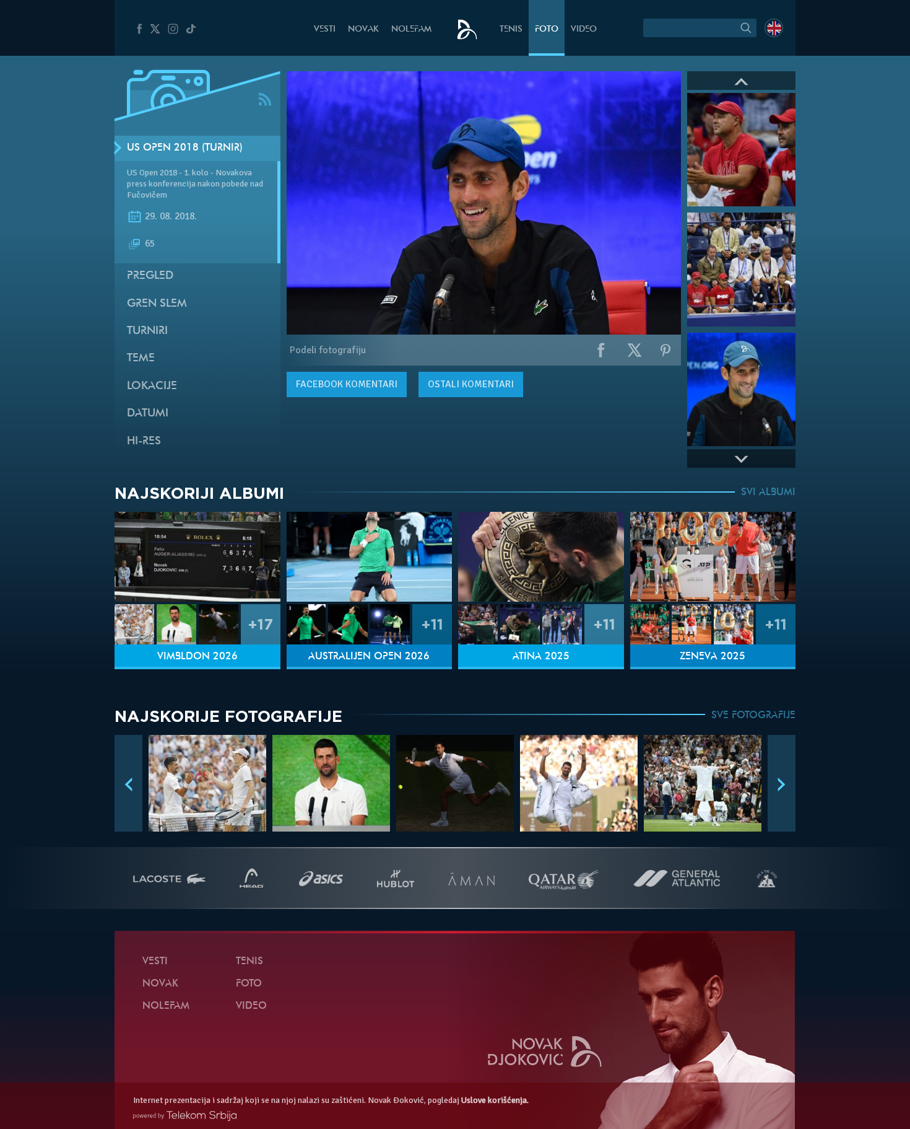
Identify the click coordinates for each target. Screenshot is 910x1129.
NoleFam (411, 29)
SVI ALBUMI (768, 493)
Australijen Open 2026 (369, 657)
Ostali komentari (471, 384)
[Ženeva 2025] (713, 557)
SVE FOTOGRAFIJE (753, 716)
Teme (141, 358)
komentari (346, 384)
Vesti (325, 29)
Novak (363, 29)
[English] (773, 28)
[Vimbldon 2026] (197, 557)
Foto (546, 29)
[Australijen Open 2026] (370, 557)
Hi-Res (144, 441)
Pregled (150, 276)
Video (584, 29)
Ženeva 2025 (712, 657)
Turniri (147, 331)
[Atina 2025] (541, 557)
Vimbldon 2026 (197, 657)
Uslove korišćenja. (495, 1100)
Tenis (511, 29)
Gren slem (157, 304)
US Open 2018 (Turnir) (185, 148)
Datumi (147, 414)
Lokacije (152, 386)
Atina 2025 (541, 657)
